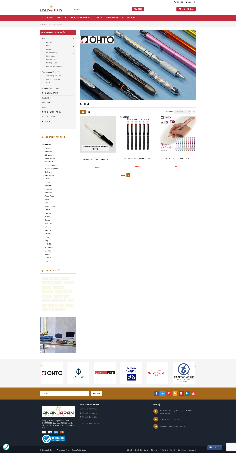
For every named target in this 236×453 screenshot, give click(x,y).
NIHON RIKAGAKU (50, 93)
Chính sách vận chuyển (88, 413)
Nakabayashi (50, 158)
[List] (89, 112)
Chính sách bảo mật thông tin (89, 424)
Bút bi (47, 45)
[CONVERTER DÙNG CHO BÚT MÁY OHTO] (98, 134)
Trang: (122, 175)
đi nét (68, 296)
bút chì (59, 282)
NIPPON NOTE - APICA (51, 112)
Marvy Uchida (50, 206)
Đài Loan (48, 155)
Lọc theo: (169, 111)
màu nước (53, 305)
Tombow (48, 230)
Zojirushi (48, 185)
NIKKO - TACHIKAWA (51, 88)
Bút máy (48, 42)
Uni (46, 227)
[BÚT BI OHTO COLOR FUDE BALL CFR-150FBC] (178, 133)
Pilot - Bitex (49, 223)
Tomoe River (49, 175)
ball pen (65, 278)
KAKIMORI (46, 121)
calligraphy (48, 296)
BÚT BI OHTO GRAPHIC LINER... (138, 158)
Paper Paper (49, 196)
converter (58, 296)
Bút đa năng (50, 56)
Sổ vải (47, 82)
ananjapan (55, 278)
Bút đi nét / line (51, 59)
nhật (62, 305)
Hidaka (47, 182)
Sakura (47, 220)
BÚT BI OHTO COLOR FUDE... (178, 158)
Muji (46, 240)
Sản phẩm (182, 450)
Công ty (129, 450)
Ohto (46, 203)
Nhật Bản (48, 244)
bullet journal (48, 282)
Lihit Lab (48, 213)
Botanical (48, 234)
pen (51, 310)
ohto (45, 310)
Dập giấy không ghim (53, 79)
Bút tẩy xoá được (51, 52)
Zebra (47, 237)
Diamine (48, 251)
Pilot (46, 261)
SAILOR (45, 97)
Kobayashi (49, 247)
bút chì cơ (47, 287)
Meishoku (48, 192)
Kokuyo (48, 216)
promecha (60, 310)
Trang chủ (43, 24)
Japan (47, 254)
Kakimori (48, 148)
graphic (46, 301)
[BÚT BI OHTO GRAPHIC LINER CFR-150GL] (138, 133)
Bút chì (48, 49)
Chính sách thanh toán (88, 409)
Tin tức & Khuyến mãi (167, 450)
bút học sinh (48, 291)
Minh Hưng (49, 151)
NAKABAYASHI (48, 116)
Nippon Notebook (51, 168)
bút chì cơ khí (59, 287)
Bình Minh (48, 172)
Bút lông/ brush (51, 63)
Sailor (47, 199)
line (45, 305)
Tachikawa (49, 161)
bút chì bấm (69, 282)
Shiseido (48, 179)
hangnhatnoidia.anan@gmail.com (172, 426)
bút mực (59, 291)
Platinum (48, 258)
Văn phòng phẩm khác (51, 72)
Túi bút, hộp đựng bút (53, 75)
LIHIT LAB (46, 102)
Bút (43, 38)
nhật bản (70, 305)
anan (45, 278)
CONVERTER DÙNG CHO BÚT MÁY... (98, 159)
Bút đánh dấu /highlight (54, 66)
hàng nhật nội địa (59, 301)
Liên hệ (154, 450)
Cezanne (48, 189)
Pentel (47, 209)
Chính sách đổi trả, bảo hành (88, 418)
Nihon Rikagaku (51, 165)
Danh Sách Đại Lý (142, 450)
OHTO (53, 24)
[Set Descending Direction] (194, 112)
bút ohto (68, 291)
